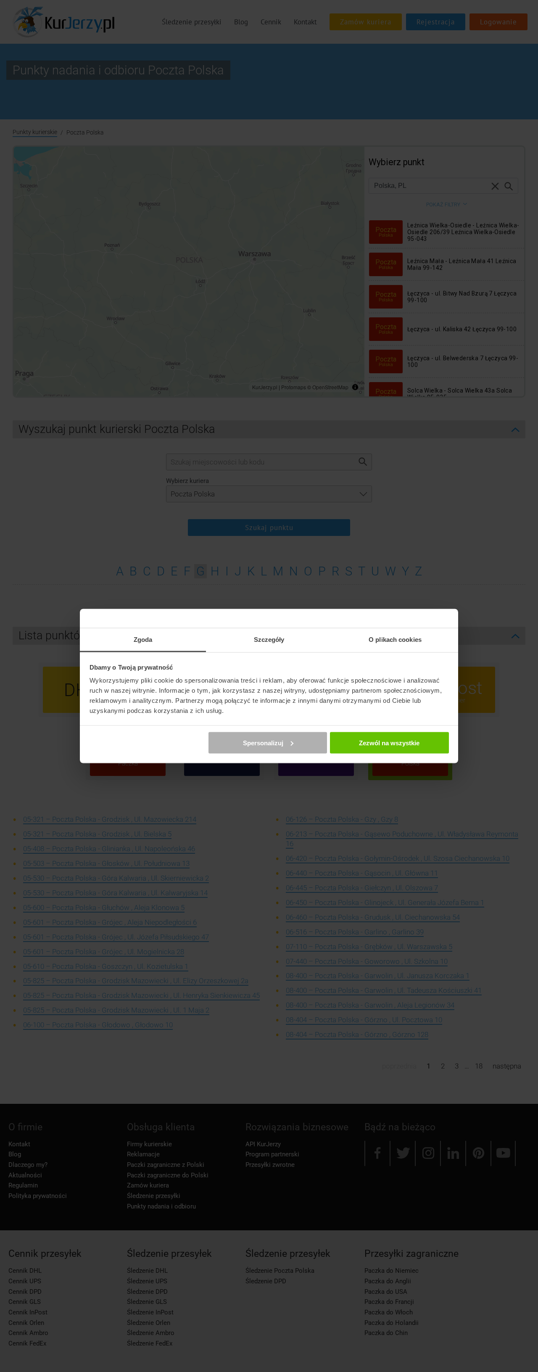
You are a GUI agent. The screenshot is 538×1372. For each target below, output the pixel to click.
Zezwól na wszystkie (389, 742)
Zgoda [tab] (143, 639)
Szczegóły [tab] (269, 639)
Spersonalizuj (263, 742)
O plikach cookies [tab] (395, 639)
